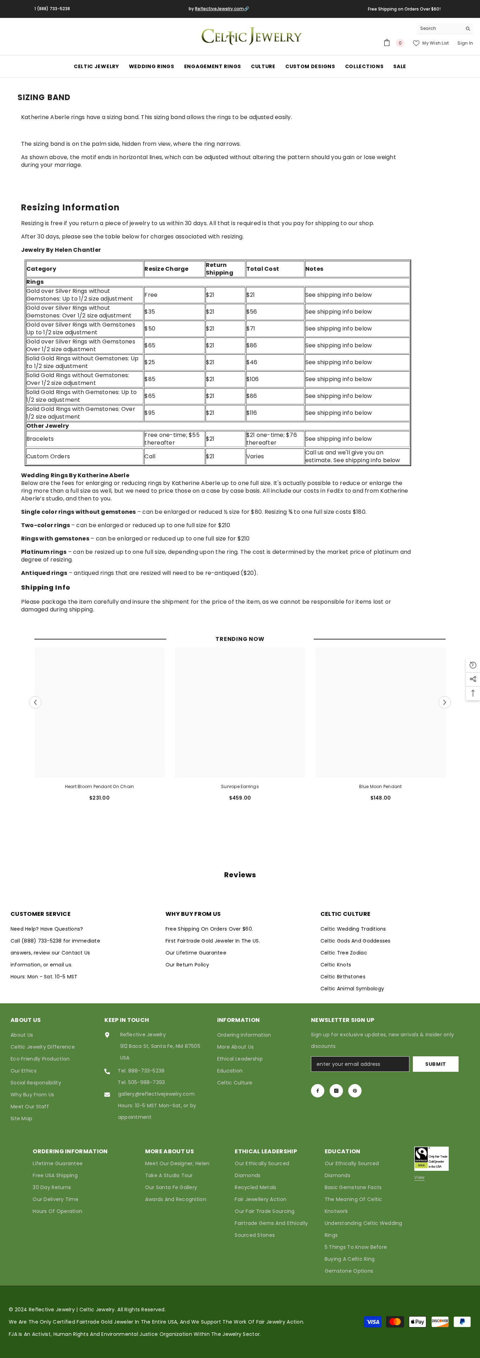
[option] (99, 727)
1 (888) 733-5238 (52, 9)
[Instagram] (336, 1090)
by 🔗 (219, 9)
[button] (35, 702)
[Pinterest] (355, 1090)
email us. (61, 964)
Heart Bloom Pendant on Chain (99, 786)
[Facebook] (317, 1090)
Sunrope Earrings (240, 786)
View (419, 1177)
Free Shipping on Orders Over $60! (404, 9)
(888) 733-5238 (42, 940)
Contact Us (75, 952)
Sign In (465, 43)
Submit (435, 1064)
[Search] (445, 28)
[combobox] (439, 28)
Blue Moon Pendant (380, 786)
